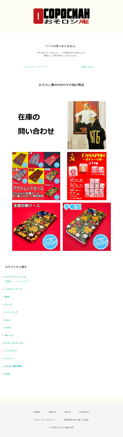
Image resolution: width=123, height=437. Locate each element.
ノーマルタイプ (22, 281)
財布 (7, 297)
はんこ (8, 320)
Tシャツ (9, 304)
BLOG (68, 412)
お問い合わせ (87, 67)
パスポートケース (13, 289)
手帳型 (8, 281)
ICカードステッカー (14, 343)
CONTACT (84, 412)
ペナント (9, 358)
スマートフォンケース (15, 277)
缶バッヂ (9, 335)
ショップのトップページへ (35, 67)
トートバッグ (11, 312)
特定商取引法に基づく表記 (76, 420)
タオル (8, 328)
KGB (7, 374)
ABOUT (52, 412)
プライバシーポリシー (44, 420)
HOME (37, 412)
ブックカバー (11, 351)
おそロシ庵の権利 (13, 366)
